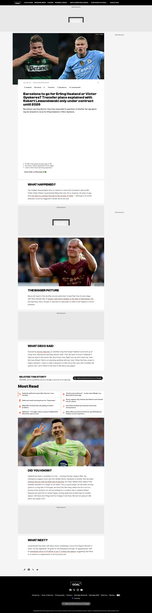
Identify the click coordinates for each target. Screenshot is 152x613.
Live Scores (28, 2)
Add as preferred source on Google (89, 378)
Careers (69, 595)
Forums (50, 2)
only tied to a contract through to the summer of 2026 (52, 196)
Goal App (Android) (80, 595)
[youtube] (81, 590)
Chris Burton (27, 82)
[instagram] (77, 590)
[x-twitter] (74, 590)
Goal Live (104, 595)
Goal (43, 610)
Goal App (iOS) (94, 595)
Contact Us (35, 595)
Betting (112, 595)
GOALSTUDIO (114, 2)
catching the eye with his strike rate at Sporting (46, 482)
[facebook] (70, 590)
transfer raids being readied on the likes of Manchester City (70, 299)
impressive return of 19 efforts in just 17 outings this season (53, 551)
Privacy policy (59, 595)
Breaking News (40, 2)
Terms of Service (47, 595)
